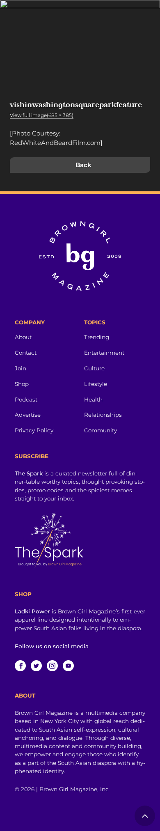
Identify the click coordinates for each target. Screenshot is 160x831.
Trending (96, 337)
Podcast (26, 399)
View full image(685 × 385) (41, 115)
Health (93, 399)
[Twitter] (36, 665)
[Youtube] (68, 665)
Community (100, 430)
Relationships (103, 414)
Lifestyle (95, 384)
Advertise (28, 414)
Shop (22, 384)
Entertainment (104, 352)
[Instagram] (52, 665)
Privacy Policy (34, 430)
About (23, 337)
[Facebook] (20, 665)
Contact (26, 352)
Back (83, 165)
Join (20, 368)
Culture (94, 368)
